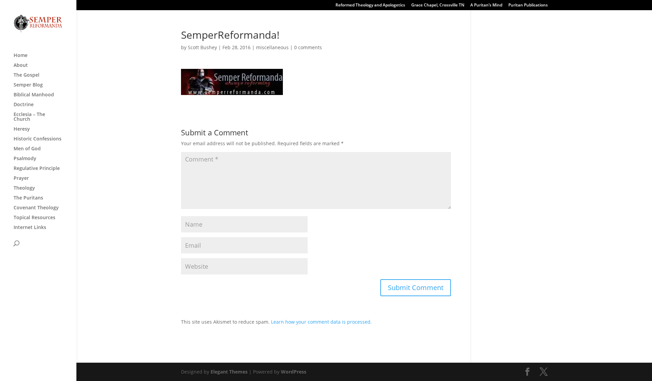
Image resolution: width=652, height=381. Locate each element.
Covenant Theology (36, 208)
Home (21, 55)
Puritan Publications (528, 5)
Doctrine (24, 105)
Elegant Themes (229, 371)
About (21, 65)
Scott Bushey (202, 47)
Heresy (22, 129)
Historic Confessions (37, 139)
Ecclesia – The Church (29, 117)
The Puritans (28, 198)
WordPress (293, 371)
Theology (24, 188)
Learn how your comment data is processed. (321, 322)
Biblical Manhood (34, 95)
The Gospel (26, 75)
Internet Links (30, 227)
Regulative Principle (37, 168)
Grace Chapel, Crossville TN (437, 5)
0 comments (308, 47)
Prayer (21, 178)
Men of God (27, 149)
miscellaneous (272, 47)
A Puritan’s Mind (486, 5)
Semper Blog (28, 85)
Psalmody (25, 158)
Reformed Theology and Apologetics (370, 5)
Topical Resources (34, 218)
